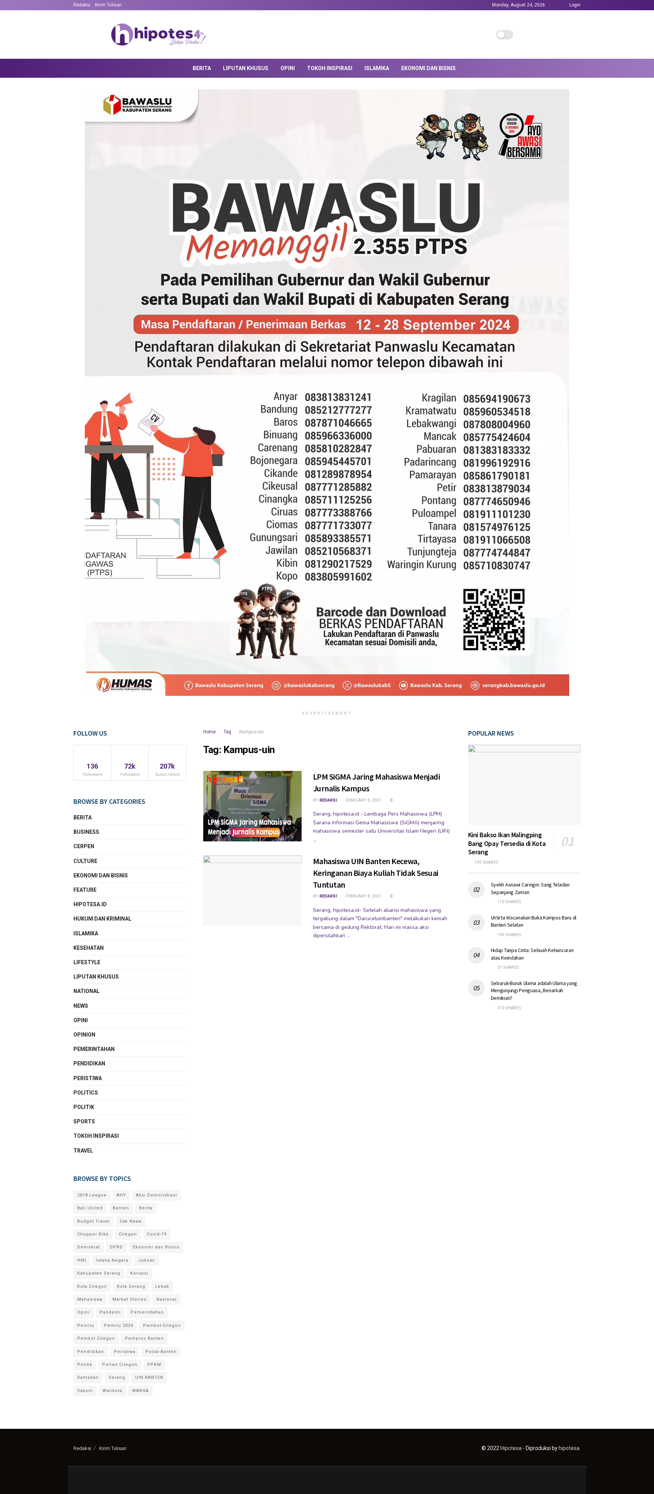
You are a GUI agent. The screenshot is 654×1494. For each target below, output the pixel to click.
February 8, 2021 (362, 896)
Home (209, 731)
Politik (83, 1107)
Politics (85, 1093)
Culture (85, 861)
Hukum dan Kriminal (102, 919)
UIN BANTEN (149, 1377)
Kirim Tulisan (108, 5)
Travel (83, 1151)
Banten (121, 1208)
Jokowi (146, 1260)
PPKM (154, 1364)
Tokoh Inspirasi (329, 68)
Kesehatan (88, 948)
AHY (121, 1195)
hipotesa (569, 1448)
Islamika (376, 68)
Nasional (166, 1299)
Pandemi (110, 1312)
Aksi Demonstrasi (156, 1195)
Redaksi (81, 5)
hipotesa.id (90, 904)
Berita (202, 68)
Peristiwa (87, 1078)
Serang (117, 1377)
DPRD (116, 1247)
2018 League (92, 1195)
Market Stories (129, 1299)
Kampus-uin (251, 731)
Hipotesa (511, 1448)
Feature (85, 890)
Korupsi (139, 1273)
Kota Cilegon (92, 1286)
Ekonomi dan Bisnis (428, 68)
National (86, 991)
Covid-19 (157, 1234)
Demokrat (88, 1247)
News (80, 1006)
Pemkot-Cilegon (162, 1325)
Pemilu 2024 (118, 1325)
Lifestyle (86, 962)
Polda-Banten (161, 1351)
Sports (84, 1121)
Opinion (84, 1035)
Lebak (162, 1286)
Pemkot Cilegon (96, 1338)
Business (86, 832)
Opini (287, 68)
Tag (227, 731)
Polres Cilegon (119, 1364)
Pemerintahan (94, 1049)
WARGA (140, 1390)
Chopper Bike (93, 1234)
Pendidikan (89, 1063)
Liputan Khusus (245, 68)
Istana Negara (112, 1260)
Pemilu (85, 1325)
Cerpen (83, 846)
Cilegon (128, 1234)
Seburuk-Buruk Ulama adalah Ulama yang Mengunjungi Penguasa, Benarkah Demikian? (534, 990)
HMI (81, 1260)
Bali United (90, 1208)
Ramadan (88, 1377)
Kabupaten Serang (98, 1273)
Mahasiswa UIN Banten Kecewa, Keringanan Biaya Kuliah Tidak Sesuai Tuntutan (375, 873)
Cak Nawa (131, 1221)
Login (574, 5)
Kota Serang (131, 1286)
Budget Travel (93, 1221)
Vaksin (85, 1390)
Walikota (112, 1390)
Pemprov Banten (144, 1338)
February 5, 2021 (362, 800)
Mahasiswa (90, 1299)
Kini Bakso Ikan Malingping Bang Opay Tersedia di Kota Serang (507, 843)
